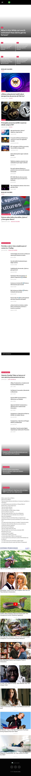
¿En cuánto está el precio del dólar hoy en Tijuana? (12, 514)
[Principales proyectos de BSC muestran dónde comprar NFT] (15, 111)
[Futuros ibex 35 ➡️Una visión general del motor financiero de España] (5, 299)
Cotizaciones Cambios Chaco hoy (8, 534)
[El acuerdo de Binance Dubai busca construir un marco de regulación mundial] (5, 139)
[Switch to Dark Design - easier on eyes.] (27, 2)
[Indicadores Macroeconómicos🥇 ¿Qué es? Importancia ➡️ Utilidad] (5, 277)
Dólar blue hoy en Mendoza (7, 527)
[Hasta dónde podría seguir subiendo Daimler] (5, 155)
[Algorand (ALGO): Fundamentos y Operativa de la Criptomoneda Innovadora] (5, 407)
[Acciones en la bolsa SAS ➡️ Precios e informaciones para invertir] (5, 285)
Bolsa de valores (6, 214)
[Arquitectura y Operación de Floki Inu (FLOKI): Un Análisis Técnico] (5, 415)
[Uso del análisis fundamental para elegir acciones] (5, 263)
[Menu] (2, 2)
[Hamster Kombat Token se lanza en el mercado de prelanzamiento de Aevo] (15, 365)
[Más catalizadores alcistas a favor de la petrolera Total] (5, 187)
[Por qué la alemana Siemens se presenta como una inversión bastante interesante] (5, 170)
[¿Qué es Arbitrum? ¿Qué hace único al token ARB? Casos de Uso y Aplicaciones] (15, 484)
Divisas (3, 91)
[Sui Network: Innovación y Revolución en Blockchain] (5, 392)
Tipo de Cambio (17, 771)
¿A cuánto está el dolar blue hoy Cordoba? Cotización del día (14, 522)
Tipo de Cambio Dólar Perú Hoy (8, 528)
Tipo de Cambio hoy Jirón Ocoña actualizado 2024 (12, 530)
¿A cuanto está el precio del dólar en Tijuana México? (13, 504)
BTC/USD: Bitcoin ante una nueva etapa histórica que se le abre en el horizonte (19, 178)
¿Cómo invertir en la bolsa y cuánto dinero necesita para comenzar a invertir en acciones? (19, 306)
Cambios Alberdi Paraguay (7, 533)
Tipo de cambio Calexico (6, 508)
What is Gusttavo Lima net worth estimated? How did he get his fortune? (6, 47)
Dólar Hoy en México (6, 499)
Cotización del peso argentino (8, 525)
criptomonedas (5, 372)
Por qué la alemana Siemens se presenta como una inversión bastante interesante (20, 170)
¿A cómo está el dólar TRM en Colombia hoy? (11, 536)
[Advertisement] (15, 333)
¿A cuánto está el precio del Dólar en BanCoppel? (12, 540)
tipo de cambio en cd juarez (7, 511)
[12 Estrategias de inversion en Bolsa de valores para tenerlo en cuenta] (5, 255)
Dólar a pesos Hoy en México (7, 498)
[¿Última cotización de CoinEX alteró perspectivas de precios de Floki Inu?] (15, 82)
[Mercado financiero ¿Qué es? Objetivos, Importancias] (5, 132)
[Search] (29, 2)
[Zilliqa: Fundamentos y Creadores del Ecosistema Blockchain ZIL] (5, 385)
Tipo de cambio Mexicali (6, 507)
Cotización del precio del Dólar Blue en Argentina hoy (13, 517)
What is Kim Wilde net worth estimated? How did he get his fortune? (13, 32)
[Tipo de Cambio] (15, 2)
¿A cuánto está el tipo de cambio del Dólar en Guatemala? (14, 542)
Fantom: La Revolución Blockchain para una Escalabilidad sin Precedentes (15, 453)
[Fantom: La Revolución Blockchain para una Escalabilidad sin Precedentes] (15, 446)
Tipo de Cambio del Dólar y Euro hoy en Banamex (12, 513)
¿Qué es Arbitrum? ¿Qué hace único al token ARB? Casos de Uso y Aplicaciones (15, 491)
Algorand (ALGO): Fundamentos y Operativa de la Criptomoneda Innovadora (19, 406)
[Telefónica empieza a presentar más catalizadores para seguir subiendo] (5, 163)
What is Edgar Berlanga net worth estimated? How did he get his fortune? (22, 61)
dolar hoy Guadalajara (6, 516)
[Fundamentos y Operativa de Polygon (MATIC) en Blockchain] (5, 423)
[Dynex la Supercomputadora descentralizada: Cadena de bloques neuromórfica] (15, 465)
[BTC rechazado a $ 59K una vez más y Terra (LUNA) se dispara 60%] (5, 148)
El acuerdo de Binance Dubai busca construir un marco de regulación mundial (19, 139)
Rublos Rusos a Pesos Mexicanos (8, 505)
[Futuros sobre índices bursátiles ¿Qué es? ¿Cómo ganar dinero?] (15, 205)
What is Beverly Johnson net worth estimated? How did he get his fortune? (6, 61)
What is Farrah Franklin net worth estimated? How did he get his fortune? (22, 47)
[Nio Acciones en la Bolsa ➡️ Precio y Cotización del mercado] (5, 292)
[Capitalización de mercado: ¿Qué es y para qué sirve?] (5, 270)
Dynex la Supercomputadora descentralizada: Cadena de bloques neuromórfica (13, 471)
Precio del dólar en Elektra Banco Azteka (10, 510)
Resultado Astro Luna (6, 531)
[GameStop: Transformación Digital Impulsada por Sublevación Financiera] (5, 430)
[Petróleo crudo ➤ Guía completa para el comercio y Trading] (15, 234)
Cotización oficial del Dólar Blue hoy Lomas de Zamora (13, 524)
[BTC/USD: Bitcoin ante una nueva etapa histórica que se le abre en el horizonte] (5, 179)
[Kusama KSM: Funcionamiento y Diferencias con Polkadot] (5, 399)
